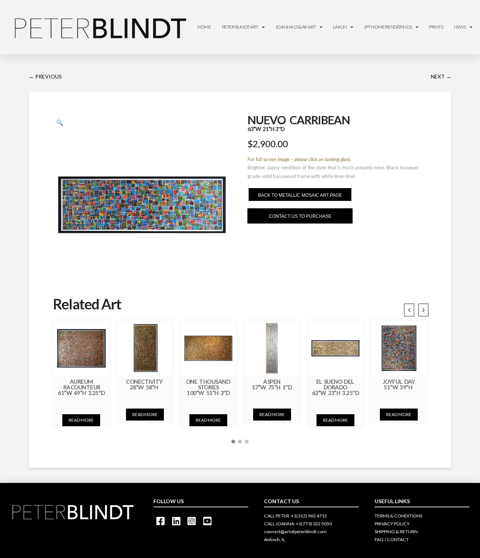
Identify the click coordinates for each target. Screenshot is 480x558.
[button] (233, 441)
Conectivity (145, 384)
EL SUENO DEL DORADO (335, 387)
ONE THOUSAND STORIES (208, 387)
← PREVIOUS (45, 76)
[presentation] (409, 310)
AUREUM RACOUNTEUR (81, 387)
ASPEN (272, 384)
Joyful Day (399, 384)
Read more (81, 420)
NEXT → (441, 76)
